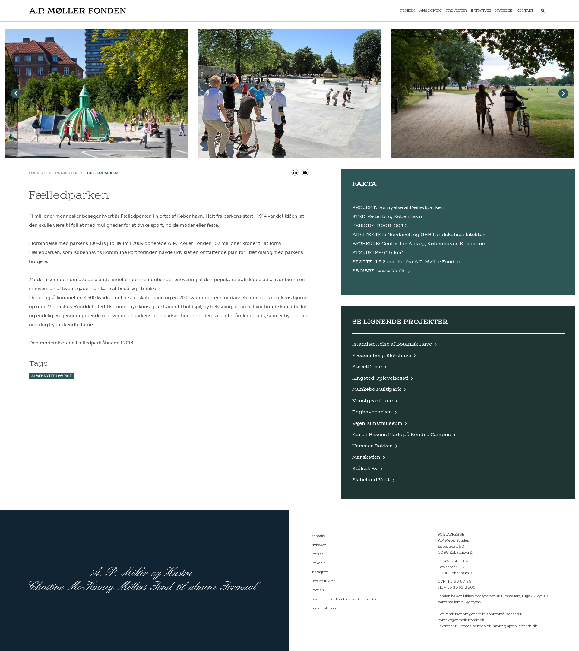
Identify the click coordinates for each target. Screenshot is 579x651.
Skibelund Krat (371, 479)
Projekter (456, 11)
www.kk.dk (391, 270)
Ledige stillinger (325, 608)
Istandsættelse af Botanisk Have (392, 344)
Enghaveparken (372, 412)
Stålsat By (365, 468)
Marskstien (366, 457)
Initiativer (481, 11)
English (317, 590)
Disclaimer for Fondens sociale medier (344, 599)
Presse (317, 554)
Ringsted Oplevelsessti (380, 378)
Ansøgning (430, 11)
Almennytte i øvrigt (51, 376)
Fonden (407, 11)
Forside (37, 173)
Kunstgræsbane (372, 400)
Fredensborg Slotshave (381, 355)
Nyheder (503, 11)
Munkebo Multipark (376, 389)
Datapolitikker (323, 581)
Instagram (320, 572)
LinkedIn (318, 563)
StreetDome (367, 366)
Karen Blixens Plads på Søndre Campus (401, 434)
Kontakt (525, 11)
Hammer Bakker (372, 446)
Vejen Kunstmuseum (377, 423)
